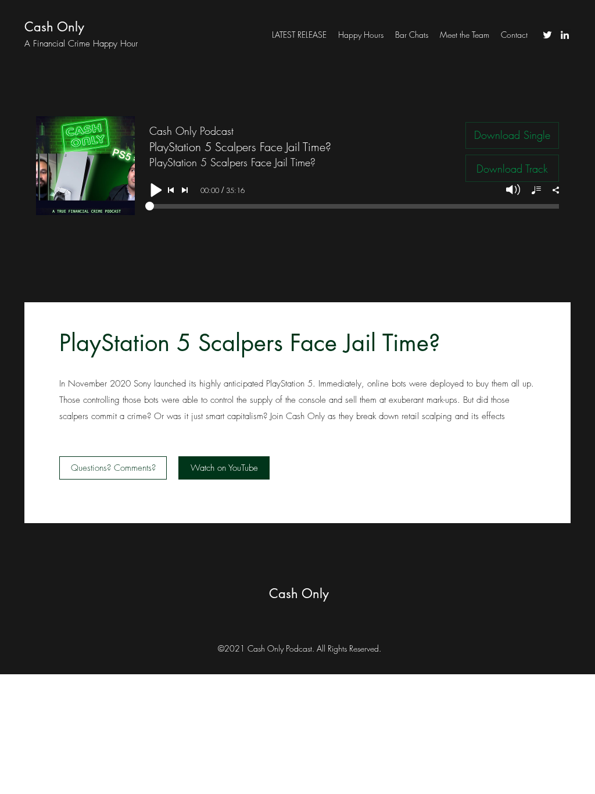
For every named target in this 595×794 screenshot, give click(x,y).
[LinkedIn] (565, 35)
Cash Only (54, 27)
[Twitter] (547, 35)
